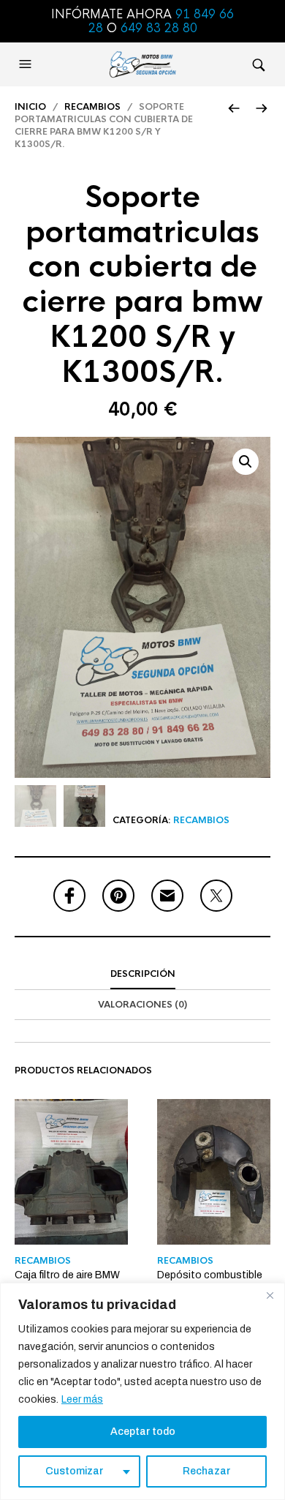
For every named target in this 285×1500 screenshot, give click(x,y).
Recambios (92, 107)
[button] (27, 64)
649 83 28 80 (159, 28)
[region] (142, 1391)
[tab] (142, 974)
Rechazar (206, 1471)
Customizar (74, 1471)
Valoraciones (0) (142, 1004)
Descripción (142, 974)
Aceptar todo (142, 1431)
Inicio (30, 107)
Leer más (82, 1399)
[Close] (269, 1295)
